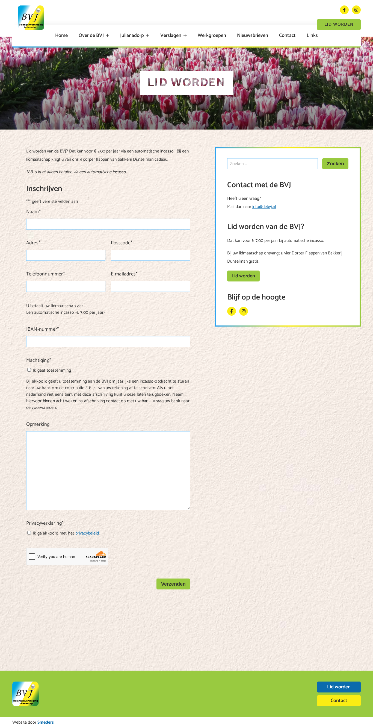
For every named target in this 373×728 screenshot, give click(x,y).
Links (312, 35)
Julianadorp (132, 35)
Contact (287, 35)
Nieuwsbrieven (252, 35)
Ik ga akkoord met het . (66, 533)
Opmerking (38, 424)
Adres (33, 242)
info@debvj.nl (264, 206)
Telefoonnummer (45, 274)
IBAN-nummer (42, 329)
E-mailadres (124, 274)
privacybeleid (87, 533)
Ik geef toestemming (52, 370)
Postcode (121, 242)
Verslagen (170, 35)
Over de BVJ (91, 35)
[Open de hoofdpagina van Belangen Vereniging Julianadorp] (31, 17)
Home (61, 35)
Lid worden (339, 24)
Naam (33, 211)
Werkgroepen (212, 35)
